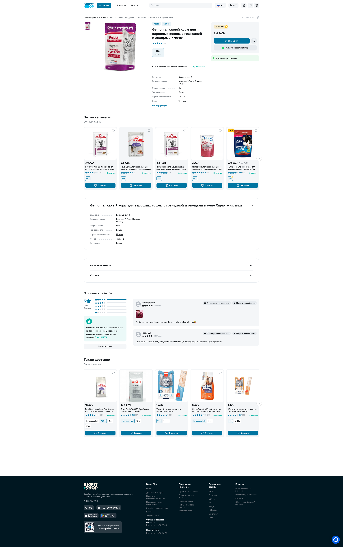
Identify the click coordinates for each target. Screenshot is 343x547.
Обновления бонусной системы (245, 503)
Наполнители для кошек (186, 506)
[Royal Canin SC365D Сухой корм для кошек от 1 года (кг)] (136, 386)
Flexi (211, 491)
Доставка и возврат (154, 492)
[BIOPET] (89, 5)
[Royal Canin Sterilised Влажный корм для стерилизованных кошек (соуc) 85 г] (136, 143)
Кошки (103, 17)
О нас (148, 489)
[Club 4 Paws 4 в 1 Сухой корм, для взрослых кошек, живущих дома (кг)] (207, 386)
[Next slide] (259, 158)
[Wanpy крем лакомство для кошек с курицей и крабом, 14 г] (243, 386)
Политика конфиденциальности (155, 497)
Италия (181, 96)
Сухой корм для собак (188, 491)
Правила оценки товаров (246, 495)
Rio (210, 503)
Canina (212, 499)
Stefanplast (213, 514)
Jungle (211, 506)
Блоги (149, 512)
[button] (250, 17)
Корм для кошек (186, 501)
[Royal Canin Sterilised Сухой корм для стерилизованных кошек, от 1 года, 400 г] (100, 386)
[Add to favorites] (254, 41)
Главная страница (91, 17)
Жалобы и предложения (157, 508)
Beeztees (213, 495)
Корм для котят (185, 511)
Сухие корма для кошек (186, 496)
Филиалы (239, 498)
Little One (213, 510)
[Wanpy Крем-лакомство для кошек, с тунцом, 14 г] (171, 386)
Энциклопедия (152, 515)
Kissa (211, 518)
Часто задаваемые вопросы (243, 490)
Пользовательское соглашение (154, 503)
